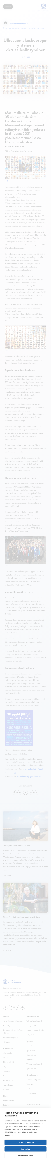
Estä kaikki (25, 1149)
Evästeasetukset (25, 1155)
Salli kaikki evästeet (25, 1142)
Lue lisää (7, 1135)
